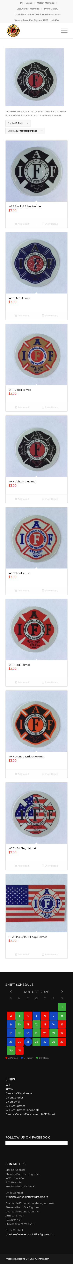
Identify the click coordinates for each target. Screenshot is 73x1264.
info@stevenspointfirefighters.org (26, 1196)
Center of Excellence (18, 1093)
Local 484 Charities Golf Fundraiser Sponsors (38, 14)
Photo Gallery (51, 8)
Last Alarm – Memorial (28, 8)
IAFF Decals (26, 3)
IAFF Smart (48, 1114)
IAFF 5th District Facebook (22, 1109)
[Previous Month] (11, 991)
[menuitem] (26, 3)
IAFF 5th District (15, 1105)
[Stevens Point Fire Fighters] (30, 30)
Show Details (51, 223)
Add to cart (23, 223)
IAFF (8, 1085)
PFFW (9, 1089)
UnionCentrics (14, 1097)
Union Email (12, 1101)
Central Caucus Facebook (22, 1114)
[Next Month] (62, 991)
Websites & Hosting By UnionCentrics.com (27, 1258)
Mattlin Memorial (46, 3)
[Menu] (62, 30)
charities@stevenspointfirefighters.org (29, 1234)
